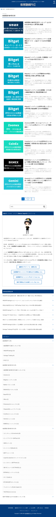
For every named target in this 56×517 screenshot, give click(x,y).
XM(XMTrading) (9, 350)
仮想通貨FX (7, 341)
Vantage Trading (9, 355)
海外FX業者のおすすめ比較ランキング (14, 496)
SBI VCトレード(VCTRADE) (12, 467)
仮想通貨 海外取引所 (9, 365)
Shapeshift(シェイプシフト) (12, 409)
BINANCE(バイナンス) (11, 389)
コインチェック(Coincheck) (12, 433)
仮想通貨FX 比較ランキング (12, 345)
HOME (3, 9)
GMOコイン (8, 443)
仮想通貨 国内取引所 (9, 428)
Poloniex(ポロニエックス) (11, 404)
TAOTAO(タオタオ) (10, 492)
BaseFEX (7, 394)
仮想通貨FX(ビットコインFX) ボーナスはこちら (28, 277)
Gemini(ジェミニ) (9, 418)
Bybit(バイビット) (9, 384)
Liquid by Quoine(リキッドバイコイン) (15, 457)
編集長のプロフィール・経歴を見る (28, 267)
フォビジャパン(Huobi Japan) (13, 487)
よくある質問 (32, 507)
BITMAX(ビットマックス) (11, 472)
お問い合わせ (40, 507)
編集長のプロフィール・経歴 (21, 507)
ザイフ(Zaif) (8, 477)
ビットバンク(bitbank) (10, 448)
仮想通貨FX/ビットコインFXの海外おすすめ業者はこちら (28, 272)
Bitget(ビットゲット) (10, 379)
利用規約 (47, 507)
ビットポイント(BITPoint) (11, 462)
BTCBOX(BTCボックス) (11, 482)
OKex (6, 399)
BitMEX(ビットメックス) (11, 423)
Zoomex (7, 375)
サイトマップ (34, 510)
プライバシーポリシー (24, 510)
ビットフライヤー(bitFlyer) (12, 438)
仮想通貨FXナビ (28, 513)
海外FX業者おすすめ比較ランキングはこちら (28, 282)
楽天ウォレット (9, 453)
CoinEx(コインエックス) (11, 414)
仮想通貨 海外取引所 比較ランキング (14, 370)
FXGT (6, 360)
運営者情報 (10, 507)
